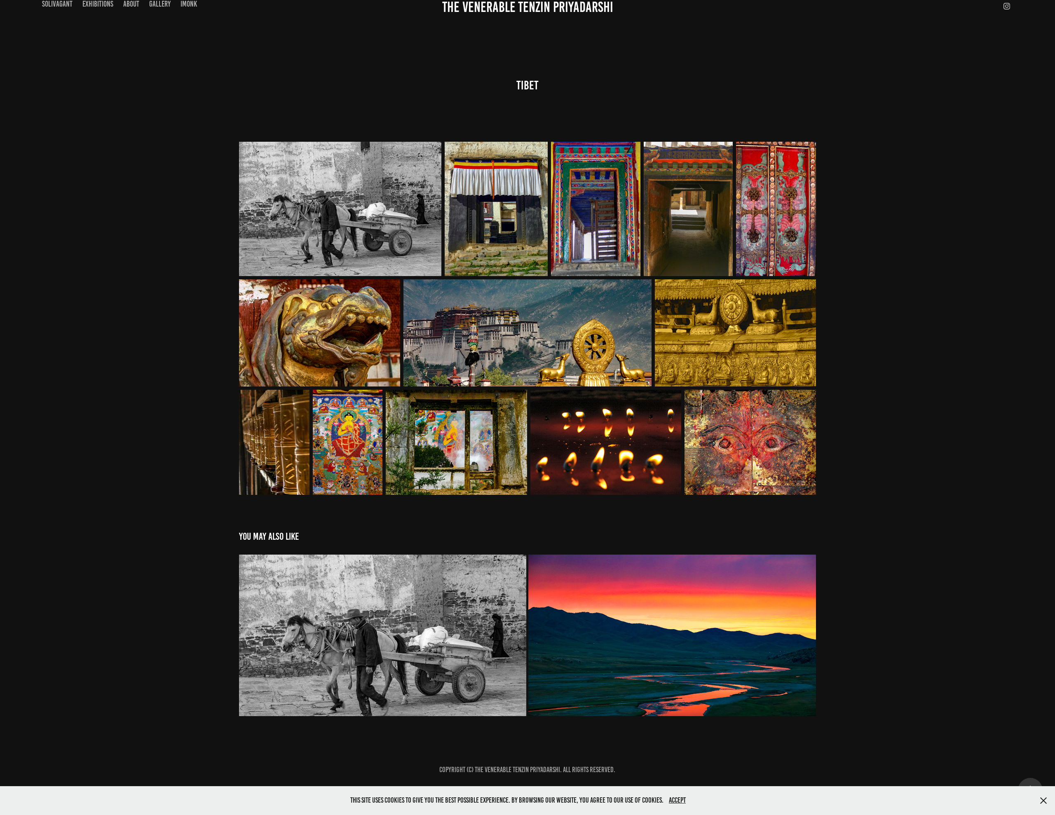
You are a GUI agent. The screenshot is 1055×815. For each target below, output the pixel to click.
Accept (677, 800)
